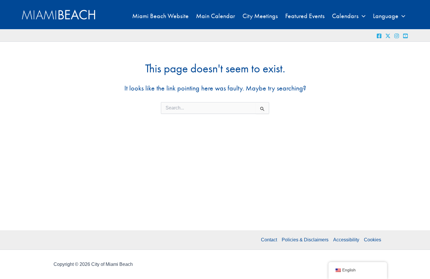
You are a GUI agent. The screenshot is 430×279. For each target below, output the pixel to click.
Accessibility (346, 239)
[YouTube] (405, 36)
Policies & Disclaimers (305, 239)
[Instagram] (396, 36)
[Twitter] (388, 36)
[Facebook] (379, 36)
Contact (269, 239)
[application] (362, 16)
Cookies (372, 239)
